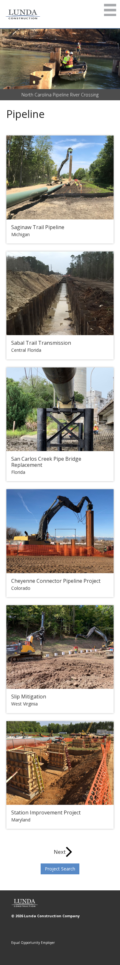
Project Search (60, 869)
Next (60, 851)
